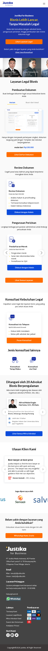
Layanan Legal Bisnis (14, 615)
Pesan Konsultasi (24, 340)
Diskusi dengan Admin (24, 212)
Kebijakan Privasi (12, 626)
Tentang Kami (11, 611)
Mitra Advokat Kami (13, 618)
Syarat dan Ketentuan (14, 622)
